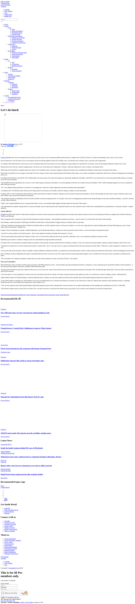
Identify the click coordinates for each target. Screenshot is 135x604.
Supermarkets (16, 56)
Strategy (10, 89)
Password (3, 587)
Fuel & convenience (17, 41)
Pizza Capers (37, 295)
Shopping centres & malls (19, 52)
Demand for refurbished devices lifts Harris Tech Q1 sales (22, 397)
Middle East (7, 16)
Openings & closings (14, 76)
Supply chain (15, 90)
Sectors (6, 26)
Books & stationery (17, 31)
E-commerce (15, 64)
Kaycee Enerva (5, 316)
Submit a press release (10, 529)
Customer (11, 82)
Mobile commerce (17, 66)
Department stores (17, 32)
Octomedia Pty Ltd (13, 568)
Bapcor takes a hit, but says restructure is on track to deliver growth (26, 466)
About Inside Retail (10, 539)
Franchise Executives (10, 549)
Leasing (10, 74)
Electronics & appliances (15, 36)
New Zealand (8, 11)
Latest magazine (9, 511)
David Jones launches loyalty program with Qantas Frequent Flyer (26, 349)
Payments (14, 69)
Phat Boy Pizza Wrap (27, 295)
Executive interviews (14, 99)
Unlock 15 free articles (26, 602)
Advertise (7, 521)
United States (8, 14)
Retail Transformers (10, 552)
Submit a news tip (9, 527)
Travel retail (15, 57)
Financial (14, 84)
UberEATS (66, 295)
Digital (6, 59)
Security (10, 67)
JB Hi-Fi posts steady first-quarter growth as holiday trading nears (26, 433)
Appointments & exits (14, 97)
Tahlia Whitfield (5, 451)
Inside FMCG (8, 545)
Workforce (15, 94)
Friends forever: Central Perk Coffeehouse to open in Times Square (26, 328)
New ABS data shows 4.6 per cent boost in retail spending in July (25, 313)
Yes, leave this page (6, 601)
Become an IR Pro (9, 522)
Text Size (3, 146)
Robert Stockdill (5, 469)
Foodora (9, 295)
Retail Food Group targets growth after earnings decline (22, 474)
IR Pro (9, 444)
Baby (13, 29)
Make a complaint (9, 531)
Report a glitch (8, 526)
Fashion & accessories (18, 37)
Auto (9, 28)
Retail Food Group (46, 295)
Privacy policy (8, 542)
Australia (3, 6)
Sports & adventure (17, 54)
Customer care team (10, 524)
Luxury (14, 49)
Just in (6, 24)
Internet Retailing (9, 550)
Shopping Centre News (11, 553)
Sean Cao (3, 460)
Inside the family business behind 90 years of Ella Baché (22, 448)
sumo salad (59, 295)
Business (7, 81)
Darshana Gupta (5, 352)
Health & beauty (16, 47)
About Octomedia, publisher (12, 540)
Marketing (15, 86)
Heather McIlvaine (9, 144)
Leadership (11, 100)
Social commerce (17, 71)
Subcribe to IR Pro (13, 597)
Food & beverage (17, 39)
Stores (6, 72)
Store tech (11, 79)
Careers (6, 95)
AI (9, 61)
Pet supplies (11, 51)
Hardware (15, 46)
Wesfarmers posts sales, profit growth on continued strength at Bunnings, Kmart (31, 457)
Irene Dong (4, 478)
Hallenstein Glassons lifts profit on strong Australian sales (22, 361)
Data (13, 62)
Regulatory (15, 87)
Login (2, 5)
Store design (11, 77)
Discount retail (16, 34)
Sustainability (16, 92)
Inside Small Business (10, 547)
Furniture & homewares (19, 42)
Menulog (14, 295)
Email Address (5, 583)
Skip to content (5, 1)
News (2, 105)
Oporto (19, 295)
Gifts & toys (11, 44)
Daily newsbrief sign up (11, 510)
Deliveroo (4, 295)
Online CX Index (9, 102)
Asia (5, 13)
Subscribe (7, 5)
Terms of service (9, 544)
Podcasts (6, 513)
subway (54, 295)
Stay (13, 601)
